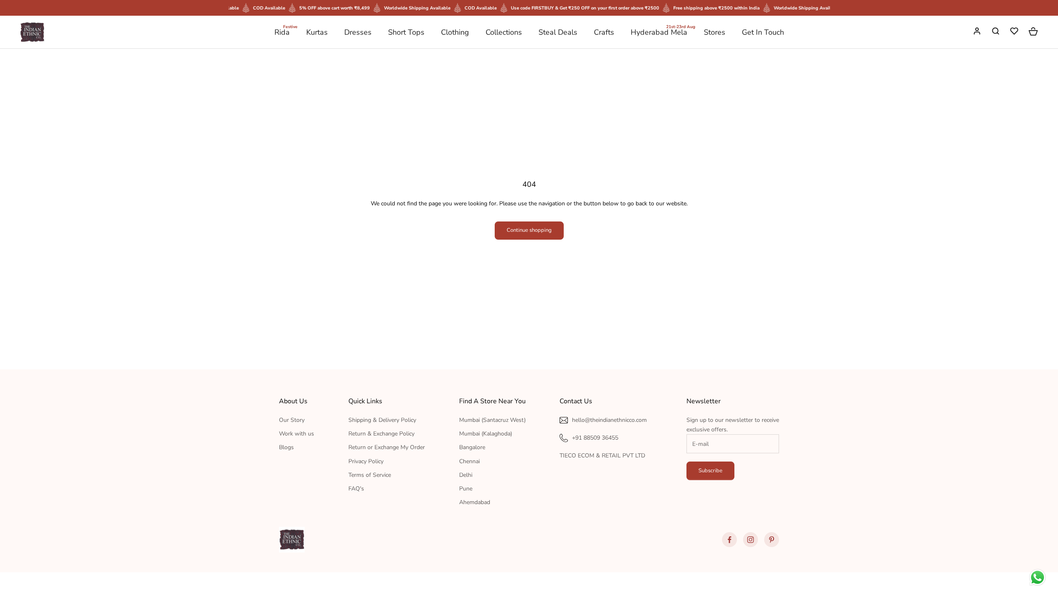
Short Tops (406, 32)
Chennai (469, 461)
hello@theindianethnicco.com (609, 420)
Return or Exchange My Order (386, 447)
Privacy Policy (366, 461)
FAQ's (356, 489)
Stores (714, 32)
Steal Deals (558, 32)
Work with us (296, 434)
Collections (504, 32)
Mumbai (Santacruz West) (492, 420)
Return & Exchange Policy (381, 434)
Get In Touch (763, 32)
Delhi (465, 475)
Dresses (358, 32)
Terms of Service (369, 475)
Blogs (286, 447)
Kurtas (317, 32)
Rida (282, 31)
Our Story (292, 420)
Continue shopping (529, 230)
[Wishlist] (1015, 32)
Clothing (455, 32)
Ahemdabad (474, 502)
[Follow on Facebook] (729, 539)
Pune (465, 489)
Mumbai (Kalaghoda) (485, 434)
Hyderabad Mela (659, 31)
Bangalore (472, 447)
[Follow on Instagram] (750, 539)
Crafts (604, 32)
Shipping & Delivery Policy (382, 420)
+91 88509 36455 (595, 438)
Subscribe (710, 470)
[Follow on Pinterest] (771, 539)
